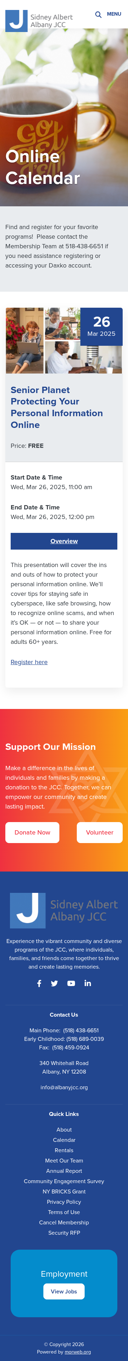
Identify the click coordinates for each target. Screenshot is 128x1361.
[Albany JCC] (39, 13)
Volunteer (99, 832)
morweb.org (78, 1352)
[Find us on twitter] (54, 983)
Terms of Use (64, 1212)
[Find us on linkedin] (88, 983)
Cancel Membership (64, 1222)
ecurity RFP (66, 1233)
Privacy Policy (64, 1202)
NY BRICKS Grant (64, 1191)
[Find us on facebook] (39, 983)
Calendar (64, 1140)
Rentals (64, 1150)
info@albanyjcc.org (64, 1087)
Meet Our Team (64, 1160)
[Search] (98, 14)
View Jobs (64, 1291)
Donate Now (32, 832)
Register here (29, 662)
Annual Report (64, 1171)
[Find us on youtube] (71, 983)
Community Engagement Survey (64, 1181)
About (64, 1130)
